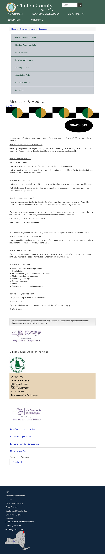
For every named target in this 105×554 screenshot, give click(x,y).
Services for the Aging (24, 60)
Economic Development (46, 13)
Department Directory (14, 503)
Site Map (9, 518)
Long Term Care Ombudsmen (26, 444)
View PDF (10, 106)
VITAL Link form (20, 451)
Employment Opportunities (16, 511)
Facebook (17, 462)
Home (8, 491)
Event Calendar (12, 507)
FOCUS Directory (22, 52)
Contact (9, 499)
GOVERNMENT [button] (16, 13)
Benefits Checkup (22, 82)
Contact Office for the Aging (26, 395)
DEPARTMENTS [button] (76, 13)
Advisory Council (22, 67)
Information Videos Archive (24, 429)
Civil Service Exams (14, 514)
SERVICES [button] (36, 20)
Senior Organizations (22, 436)
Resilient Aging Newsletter (25, 45)
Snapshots (19, 90)
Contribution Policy (22, 75)
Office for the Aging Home (25, 37)
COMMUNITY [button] (15, 20)
